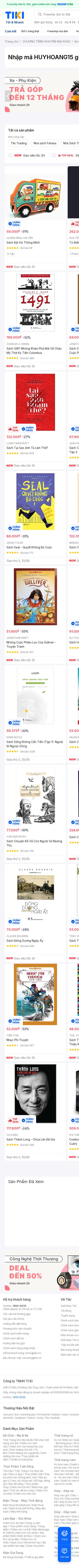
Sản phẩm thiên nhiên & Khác (23, 1534)
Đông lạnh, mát (27, 1477)
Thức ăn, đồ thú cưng (22, 1490)
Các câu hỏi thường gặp (17, 1313)
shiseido (8, 1417)
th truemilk (44, 1414)
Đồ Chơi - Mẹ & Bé (15, 1435)
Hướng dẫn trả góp (14, 1343)
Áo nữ (57, 1439)
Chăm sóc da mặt (13, 1522)
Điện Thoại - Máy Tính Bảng (23, 1500)
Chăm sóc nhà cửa (25, 1493)
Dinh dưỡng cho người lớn (24, 1452)
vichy (40, 1417)
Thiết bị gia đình (34, 1557)
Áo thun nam (61, 1464)
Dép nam (72, 1519)
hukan (31, 1417)
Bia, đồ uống (16, 1483)
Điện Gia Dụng (13, 1552)
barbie (56, 1414)
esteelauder (28, 1414)
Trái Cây (8, 1470)
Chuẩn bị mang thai (21, 1459)
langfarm (20, 1417)
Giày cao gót (61, 1495)
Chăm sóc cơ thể (20, 1529)
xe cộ (58, 22)
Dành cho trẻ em (20, 1487)
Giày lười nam (62, 1516)
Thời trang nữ (63, 1435)
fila (47, 1417)
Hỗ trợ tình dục (32, 1542)
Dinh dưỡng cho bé (21, 1449)
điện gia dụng (43, 22)
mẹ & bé (70, 22)
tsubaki (55, 1417)
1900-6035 (19, 1305)
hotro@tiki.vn (33, 1353)
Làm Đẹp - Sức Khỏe (17, 1518)
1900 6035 (19, 1397)
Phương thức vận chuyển (17, 1328)
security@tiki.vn (31, 1357)
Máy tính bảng (19, 1511)
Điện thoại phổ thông (22, 1508)
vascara (7, 1414)
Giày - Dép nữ (64, 1491)
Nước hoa (16, 1542)
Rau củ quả (15, 1474)
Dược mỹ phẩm (35, 1545)
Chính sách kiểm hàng (16, 1333)
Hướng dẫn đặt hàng (15, 1323)
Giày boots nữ (67, 1501)
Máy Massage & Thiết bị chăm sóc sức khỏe (26, 1531)
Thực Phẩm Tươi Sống (18, 1466)
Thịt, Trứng (21, 1470)
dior (16, 1414)
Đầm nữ (67, 1439)
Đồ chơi (39, 1439)
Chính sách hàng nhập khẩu (19, 1348)
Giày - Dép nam (65, 1512)
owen (65, 1414)
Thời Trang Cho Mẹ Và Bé (18, 1439)
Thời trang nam (65, 1460)
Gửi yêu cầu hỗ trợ (13, 1318)
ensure (74, 1414)
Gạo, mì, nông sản (21, 1480)
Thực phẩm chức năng (23, 1526)
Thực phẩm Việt (33, 1474)
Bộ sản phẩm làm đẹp (24, 1544)
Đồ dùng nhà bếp (13, 1557)
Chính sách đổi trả (13, 1338)
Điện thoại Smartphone (16, 1505)
